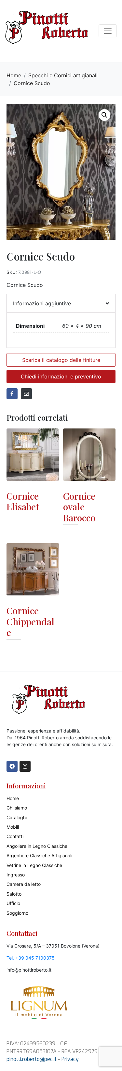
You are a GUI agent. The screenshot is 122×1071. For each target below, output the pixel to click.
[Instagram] (25, 766)
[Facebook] (12, 766)
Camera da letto (24, 884)
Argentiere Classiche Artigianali (39, 855)
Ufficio (13, 903)
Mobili (13, 827)
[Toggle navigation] (108, 30)
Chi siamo (17, 807)
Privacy (70, 1059)
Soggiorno (17, 913)
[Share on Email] (26, 393)
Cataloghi (17, 817)
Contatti (15, 836)
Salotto (14, 894)
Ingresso (16, 874)
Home (13, 798)
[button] (104, 115)
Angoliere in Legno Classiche (37, 846)
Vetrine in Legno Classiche (34, 865)
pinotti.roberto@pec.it (32, 1059)
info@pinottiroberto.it (29, 970)
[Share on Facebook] (12, 393)
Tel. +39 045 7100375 (31, 958)
